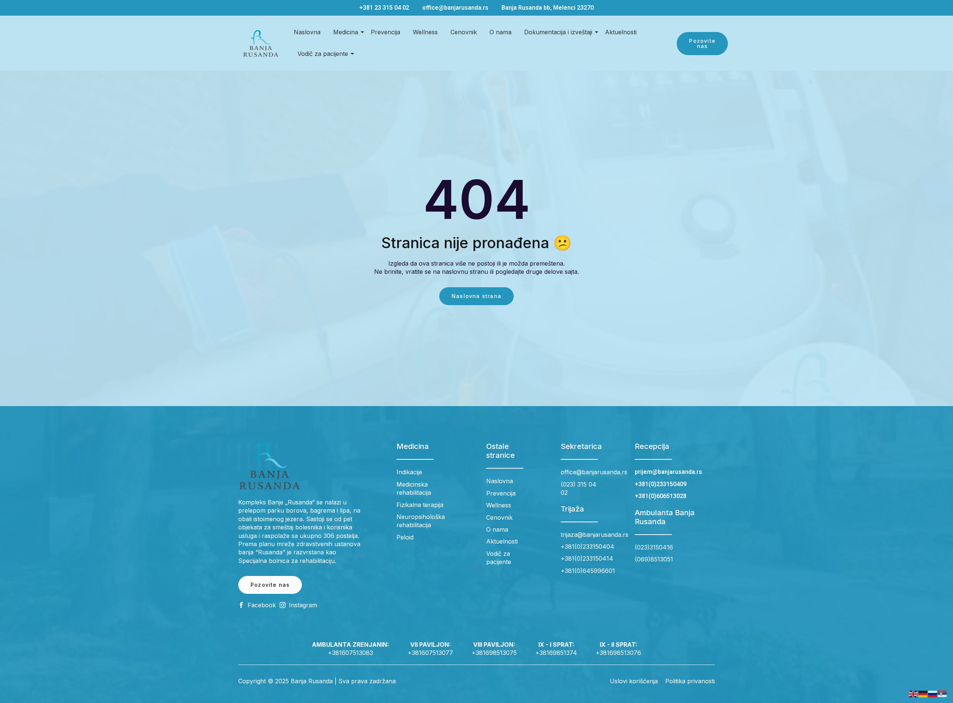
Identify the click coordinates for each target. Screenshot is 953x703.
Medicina (345, 32)
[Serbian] (942, 693)
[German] (923, 693)
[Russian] (933, 693)
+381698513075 (494, 652)
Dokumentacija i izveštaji (558, 32)
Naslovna (307, 32)
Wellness (425, 32)
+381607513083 (350, 652)
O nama (500, 32)
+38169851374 (556, 652)
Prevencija (385, 32)
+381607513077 (430, 652)
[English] (913, 693)
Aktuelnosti (621, 32)
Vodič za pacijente (322, 53)
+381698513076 (618, 652)
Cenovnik (463, 32)
